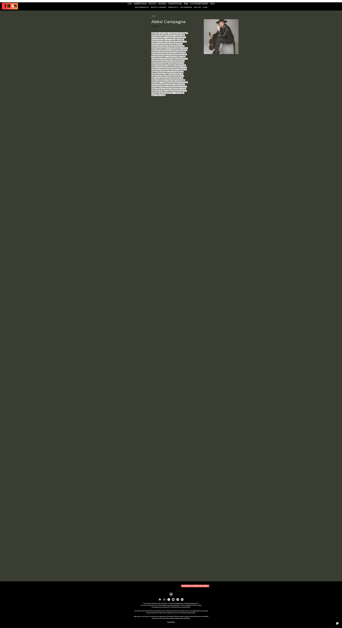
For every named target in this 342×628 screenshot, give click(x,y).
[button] (205, 7)
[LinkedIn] (182, 599)
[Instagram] (164, 599)
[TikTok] (177, 599)
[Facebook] (160, 599)
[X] (168, 599)
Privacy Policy (171, 622)
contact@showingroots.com (190, 603)
